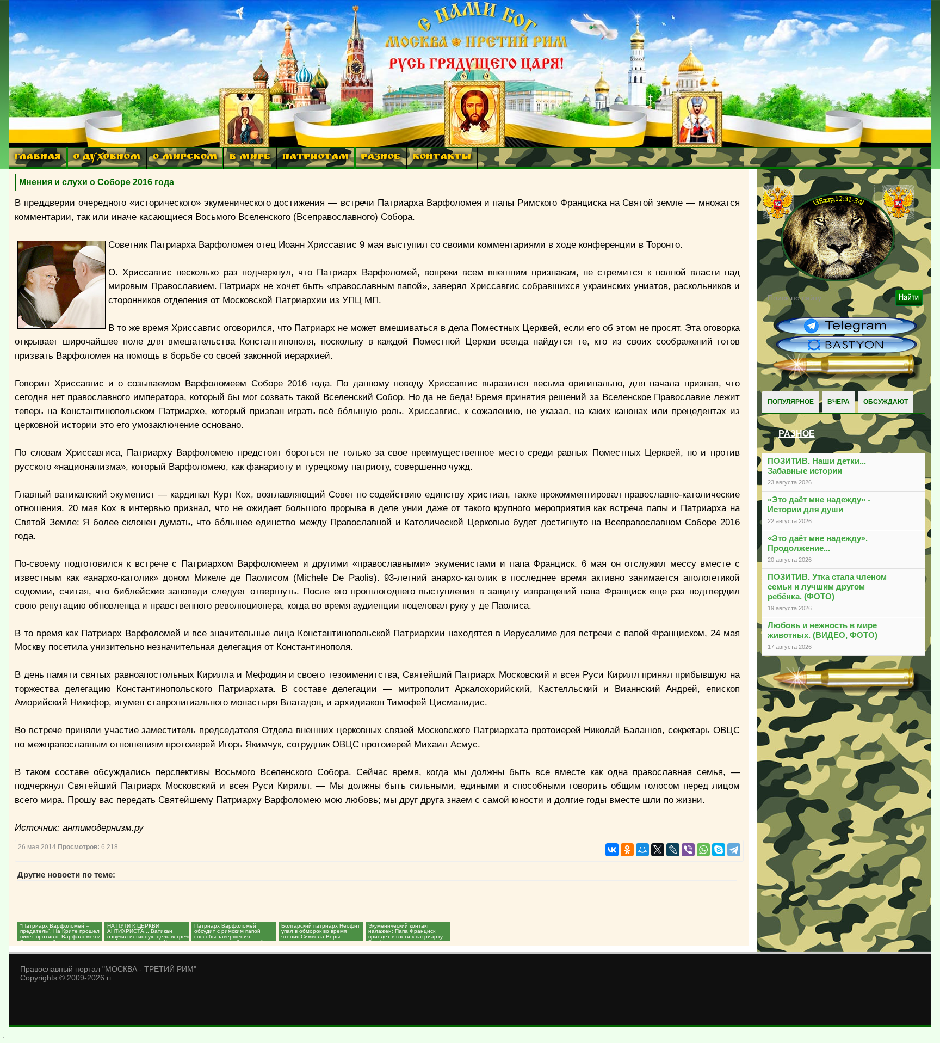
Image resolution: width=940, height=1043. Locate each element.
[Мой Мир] (642, 849)
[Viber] (688, 849)
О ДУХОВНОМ (106, 157)
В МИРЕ (249, 157)
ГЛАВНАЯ (37, 157)
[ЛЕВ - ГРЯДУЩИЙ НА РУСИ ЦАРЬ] (838, 279)
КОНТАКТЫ (441, 157)
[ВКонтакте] (612, 849)
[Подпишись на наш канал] (846, 333)
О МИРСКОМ (184, 157)
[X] (657, 849)
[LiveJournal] (672, 849)
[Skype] (718, 849)
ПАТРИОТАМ (315, 157)
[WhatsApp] (703, 849)
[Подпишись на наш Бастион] (846, 351)
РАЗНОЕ (380, 157)
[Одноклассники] (627, 849)
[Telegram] (733, 849)
